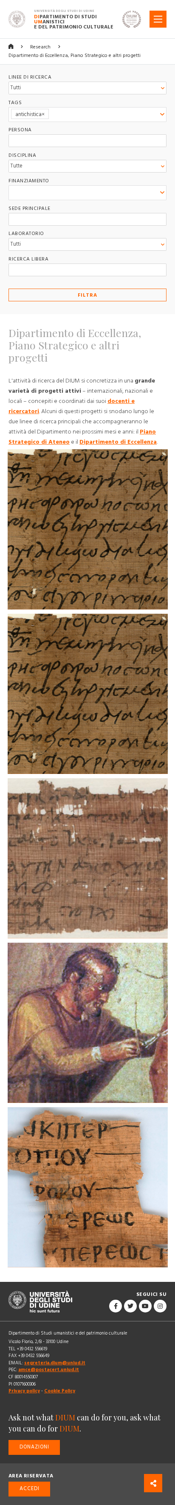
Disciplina (22, 155)
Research (40, 47)
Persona (20, 129)
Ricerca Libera (28, 259)
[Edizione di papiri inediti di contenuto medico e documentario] (88, 1187)
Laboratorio (26, 233)
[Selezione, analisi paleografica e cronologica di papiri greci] (88, 529)
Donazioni (34, 1447)
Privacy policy (24, 1391)
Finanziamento (28, 180)
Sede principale (29, 208)
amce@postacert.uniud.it (48, 1369)
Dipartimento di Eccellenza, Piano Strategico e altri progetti (74, 55)
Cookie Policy (59, 1391)
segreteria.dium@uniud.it (54, 1363)
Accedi (30, 1488)
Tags (15, 102)
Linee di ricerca (29, 77)
